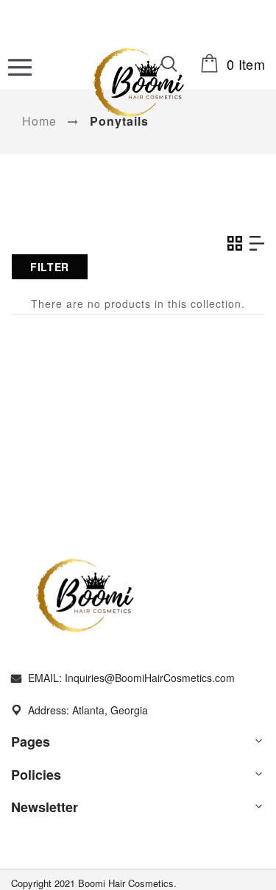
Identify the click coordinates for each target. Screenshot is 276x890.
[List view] (256, 243)
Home (39, 120)
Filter (49, 266)
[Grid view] (233, 243)
